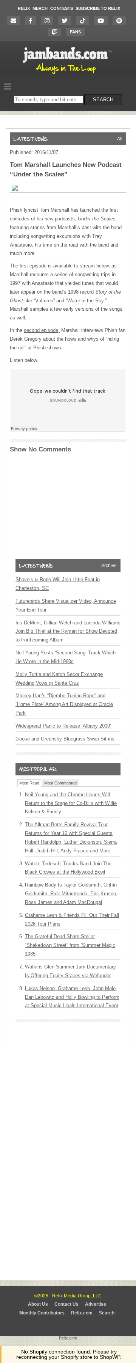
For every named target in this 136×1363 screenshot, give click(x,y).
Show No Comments (40, 449)
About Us (38, 1304)
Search (106, 1313)
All (119, 138)
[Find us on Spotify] (121, 20)
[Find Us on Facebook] (32, 20)
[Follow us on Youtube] (102, 20)
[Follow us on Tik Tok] (84, 20)
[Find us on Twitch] (56, 32)
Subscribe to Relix (98, 8)
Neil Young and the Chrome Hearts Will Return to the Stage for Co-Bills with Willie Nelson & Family (71, 803)
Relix (24, 8)
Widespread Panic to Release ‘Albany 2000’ (63, 726)
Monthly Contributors (42, 1313)
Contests (61, 8)
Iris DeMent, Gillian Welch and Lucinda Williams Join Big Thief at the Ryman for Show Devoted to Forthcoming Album (68, 631)
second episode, (42, 330)
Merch (40, 8)
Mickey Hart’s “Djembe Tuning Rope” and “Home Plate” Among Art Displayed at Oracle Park (64, 704)
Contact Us (66, 1304)
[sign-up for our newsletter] (15, 20)
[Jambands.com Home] (68, 74)
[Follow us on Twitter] (66, 20)
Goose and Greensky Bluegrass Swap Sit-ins (64, 739)
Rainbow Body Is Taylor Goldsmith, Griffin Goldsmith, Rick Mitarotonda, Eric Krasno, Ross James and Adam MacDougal (71, 893)
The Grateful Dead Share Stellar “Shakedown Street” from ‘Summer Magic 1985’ (70, 945)
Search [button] (103, 99)
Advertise (95, 1304)
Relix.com (82, 1313)
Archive (109, 565)
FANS (75, 32)
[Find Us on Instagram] (49, 20)
